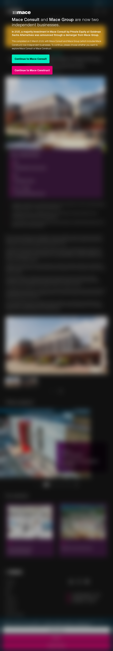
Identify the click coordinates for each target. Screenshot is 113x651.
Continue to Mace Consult (31, 58)
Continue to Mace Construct (32, 70)
